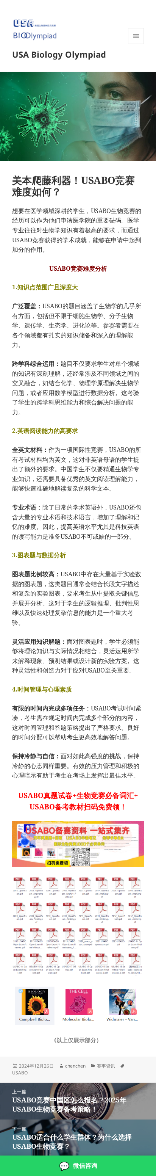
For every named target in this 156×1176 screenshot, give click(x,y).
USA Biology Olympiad (59, 54)
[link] (78, 1166)
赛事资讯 (106, 1066)
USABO (20, 1072)
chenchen (75, 1066)
